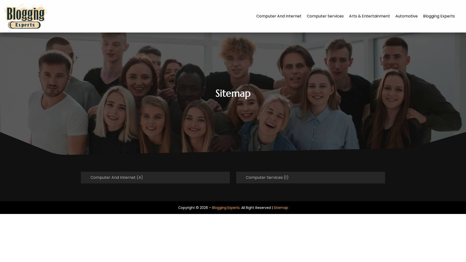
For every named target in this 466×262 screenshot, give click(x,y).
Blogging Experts (439, 16)
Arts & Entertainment (369, 16)
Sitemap (281, 207)
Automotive (406, 16)
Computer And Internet (278, 16)
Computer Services (325, 16)
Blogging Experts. (226, 207)
